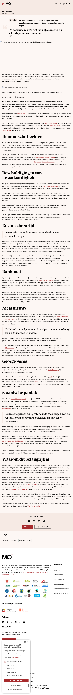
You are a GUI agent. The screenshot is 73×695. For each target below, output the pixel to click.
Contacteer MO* (60, 579)
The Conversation (33, 506)
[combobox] (25, 642)
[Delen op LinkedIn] (39, 521)
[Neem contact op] (56, 4)
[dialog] (16, 666)
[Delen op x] (34, 521)
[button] (16, 689)
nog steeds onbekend (50, 186)
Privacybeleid (30, 673)
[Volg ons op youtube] (24, 622)
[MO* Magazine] (9, 3)
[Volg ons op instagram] (7, 622)
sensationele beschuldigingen (13, 441)
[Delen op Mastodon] (44, 521)
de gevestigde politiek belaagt (44, 162)
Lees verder (15, 657)
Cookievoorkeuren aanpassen (36, 685)
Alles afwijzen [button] (16, 685)
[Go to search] (60, 4)
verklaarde (21, 114)
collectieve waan (50, 123)
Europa (13, 540)
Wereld (5, 540)
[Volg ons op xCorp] (11, 622)
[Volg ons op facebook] (3, 622)
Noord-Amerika (25, 540)
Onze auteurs (59, 584)
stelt (50, 377)
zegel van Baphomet (45, 280)
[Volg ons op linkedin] (16, 622)
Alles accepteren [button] (16, 680)
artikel (36, 382)
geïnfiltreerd (6, 409)
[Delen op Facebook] (29, 521)
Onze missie (58, 575)
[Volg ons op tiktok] (20, 622)
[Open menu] (3, 4)
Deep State (7, 130)
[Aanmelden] (64, 4)
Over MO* (57, 570)
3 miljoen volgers (30, 484)
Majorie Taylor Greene (19, 489)
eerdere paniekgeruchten (45, 157)
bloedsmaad (9, 348)
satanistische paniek (18, 399)
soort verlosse (55, 125)
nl (67, 3)
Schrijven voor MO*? (61, 589)
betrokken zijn (53, 370)
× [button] (28, 641)
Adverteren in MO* (61, 593)
